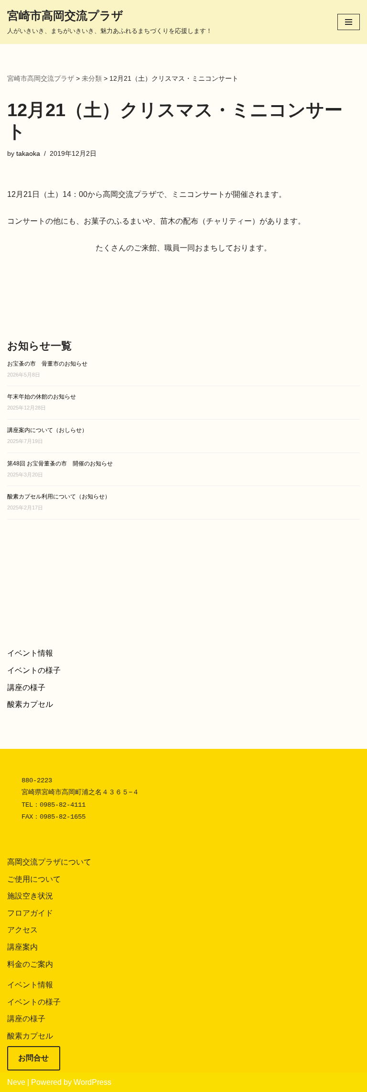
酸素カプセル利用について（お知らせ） (58, 496)
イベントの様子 (34, 670)
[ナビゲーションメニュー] (348, 22)
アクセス (22, 930)
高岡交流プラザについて (49, 862)
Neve (16, 1082)
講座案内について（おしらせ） (47, 430)
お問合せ (33, 1058)
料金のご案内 (30, 964)
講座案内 (22, 947)
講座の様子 (26, 687)
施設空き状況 (30, 896)
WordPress (92, 1082)
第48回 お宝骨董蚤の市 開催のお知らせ (60, 463)
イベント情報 (30, 653)
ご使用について (34, 879)
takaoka (28, 153)
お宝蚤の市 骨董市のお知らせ (47, 363)
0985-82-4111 (63, 805)
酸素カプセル (30, 704)
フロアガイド (30, 913)
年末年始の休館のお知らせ (41, 396)
